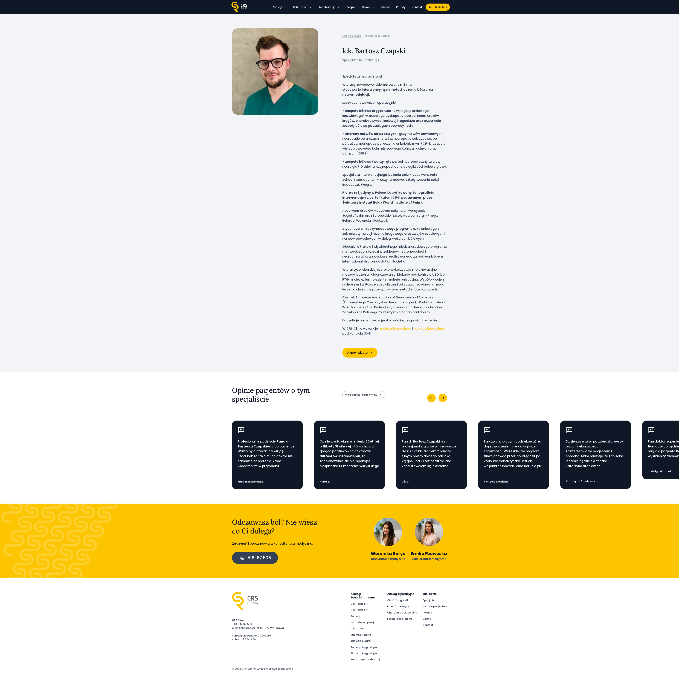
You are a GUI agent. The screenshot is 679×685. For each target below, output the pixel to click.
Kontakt (428, 625)
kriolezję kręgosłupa (395, 328)
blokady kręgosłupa (429, 328)
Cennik (427, 619)
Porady (427, 612)
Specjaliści (429, 600)
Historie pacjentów (435, 606)
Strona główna (351, 36)
